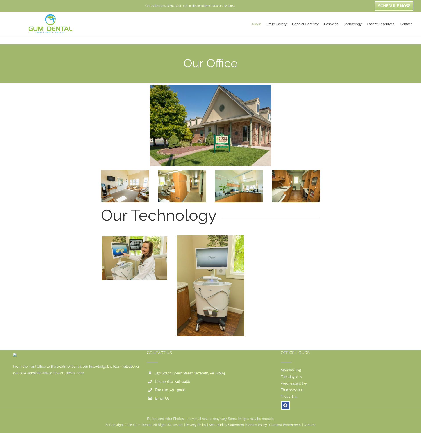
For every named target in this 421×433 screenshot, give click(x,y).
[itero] (134, 238)
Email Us (162, 398)
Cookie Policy (256, 425)
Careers (309, 425)
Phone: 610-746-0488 (172, 382)
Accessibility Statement (226, 425)
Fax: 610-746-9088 (170, 390)
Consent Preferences (285, 425)
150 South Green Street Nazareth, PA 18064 (190, 373)
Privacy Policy (196, 425)
